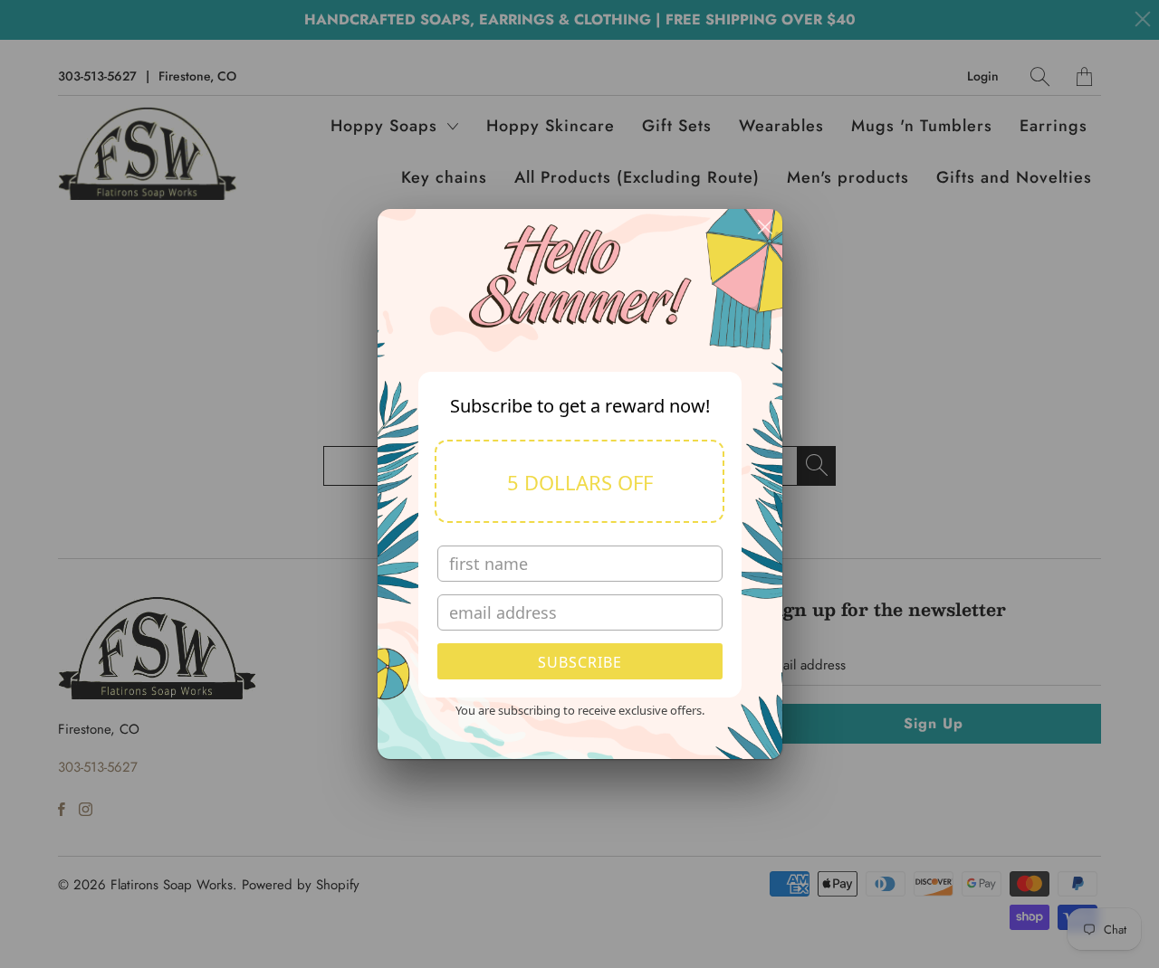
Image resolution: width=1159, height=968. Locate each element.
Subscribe (580, 662)
